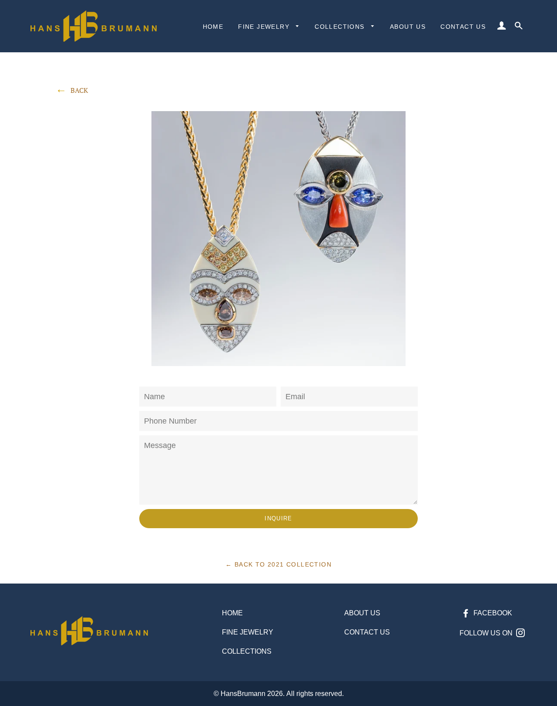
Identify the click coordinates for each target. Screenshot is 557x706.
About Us (408, 26)
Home (213, 26)
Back (79, 90)
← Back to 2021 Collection (278, 564)
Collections (341, 26)
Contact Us (463, 26)
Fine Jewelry (265, 26)
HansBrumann (243, 693)
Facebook (492, 613)
